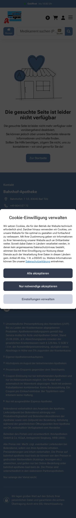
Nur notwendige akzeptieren (38, 286)
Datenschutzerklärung (38, 261)
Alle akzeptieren (38, 273)
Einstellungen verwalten (38, 299)
